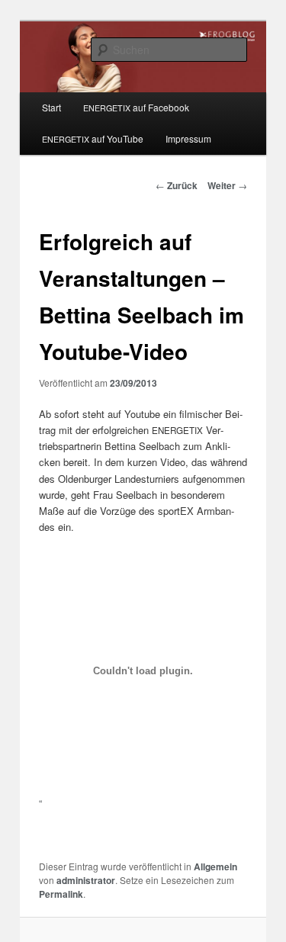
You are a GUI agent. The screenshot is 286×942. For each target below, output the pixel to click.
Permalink (61, 894)
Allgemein (215, 866)
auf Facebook (136, 107)
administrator (85, 880)
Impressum (188, 138)
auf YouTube (92, 138)
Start (51, 107)
